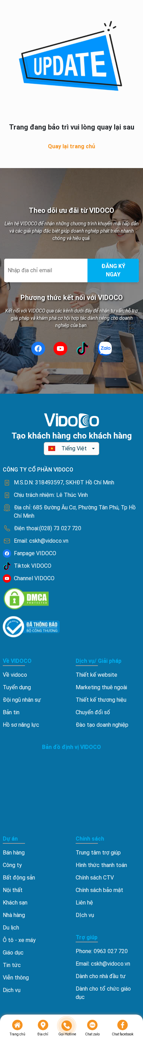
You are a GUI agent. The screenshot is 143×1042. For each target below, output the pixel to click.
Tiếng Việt (74, 448)
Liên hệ (84, 902)
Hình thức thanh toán (101, 865)
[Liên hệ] (66, 1025)
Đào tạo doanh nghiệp (102, 725)
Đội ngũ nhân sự (22, 700)
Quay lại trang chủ (71, 146)
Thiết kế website (96, 675)
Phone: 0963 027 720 (102, 951)
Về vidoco (15, 675)
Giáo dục (13, 952)
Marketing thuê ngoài (101, 687)
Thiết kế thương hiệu (101, 700)
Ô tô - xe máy (19, 940)
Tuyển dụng (17, 687)
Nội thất (13, 890)
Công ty (12, 865)
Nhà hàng (14, 915)
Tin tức (12, 965)
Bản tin (11, 712)
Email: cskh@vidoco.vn (103, 963)
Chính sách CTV (95, 877)
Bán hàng (14, 852)
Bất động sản (19, 877)
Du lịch (11, 927)
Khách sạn (15, 902)
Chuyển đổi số (93, 712)
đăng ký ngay (113, 270)
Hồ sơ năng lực (21, 725)
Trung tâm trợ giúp (98, 852)
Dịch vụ (11, 990)
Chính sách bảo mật (99, 890)
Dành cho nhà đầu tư (101, 976)
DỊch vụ (85, 915)
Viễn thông (16, 977)
